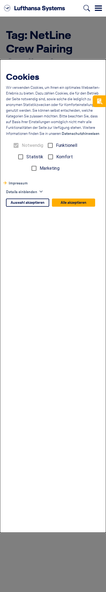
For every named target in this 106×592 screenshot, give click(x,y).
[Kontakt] (99, 101)
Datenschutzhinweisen (80, 133)
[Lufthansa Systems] (34, 8)
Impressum (18, 183)
